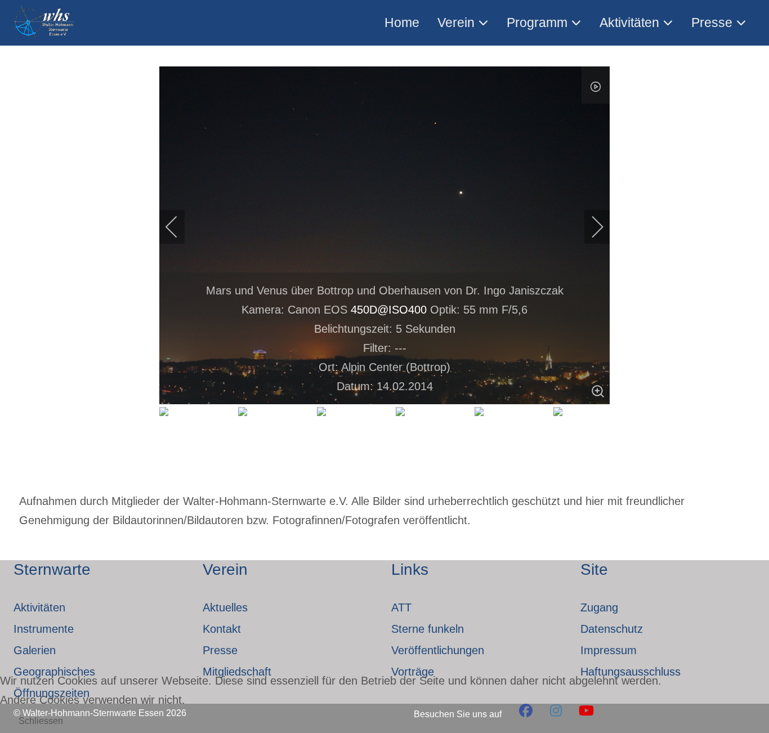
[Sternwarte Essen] (45, 23)
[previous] (179, 227)
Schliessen (41, 721)
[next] (590, 227)
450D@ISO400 (389, 309)
